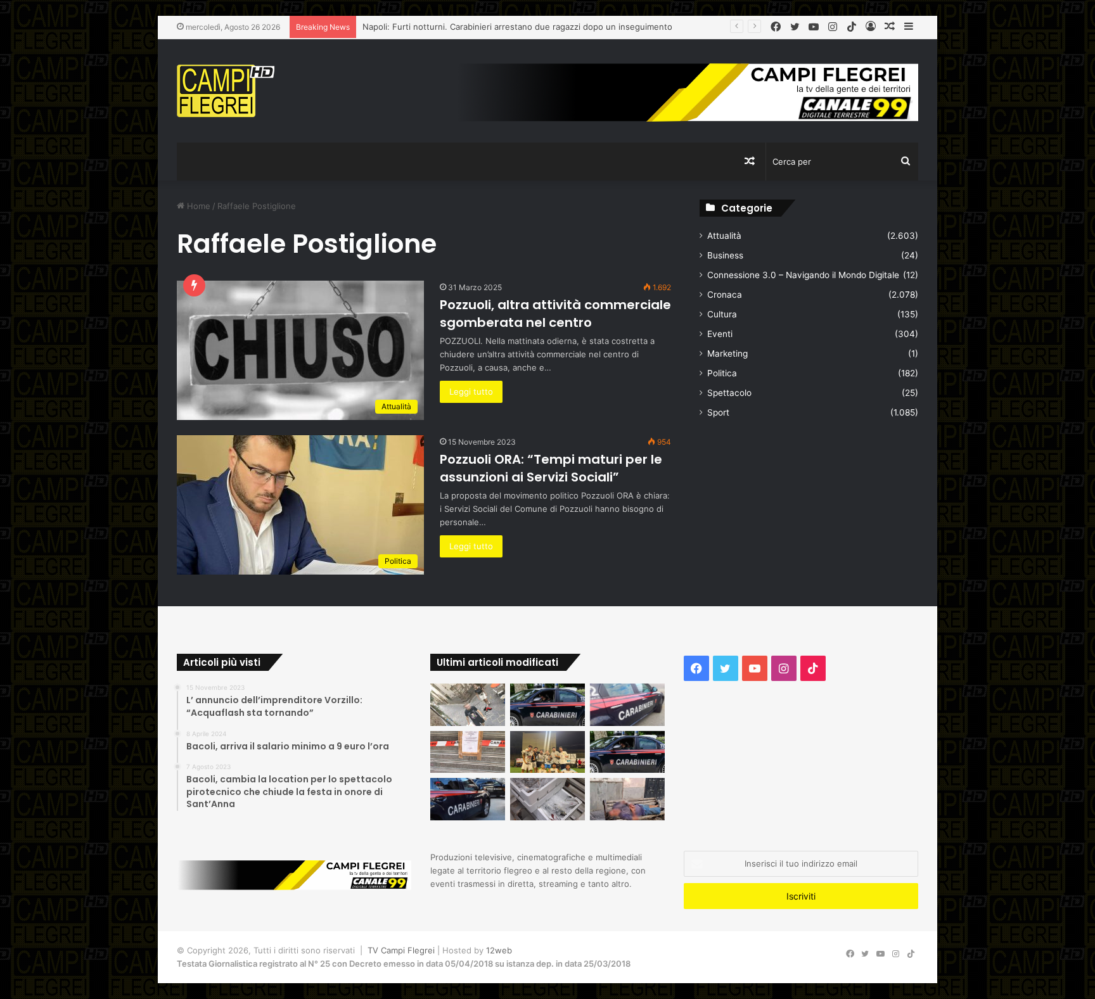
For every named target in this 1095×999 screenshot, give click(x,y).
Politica (722, 373)
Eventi (720, 334)
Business (725, 255)
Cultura (722, 314)
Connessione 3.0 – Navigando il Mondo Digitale (803, 275)
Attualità (724, 236)
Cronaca (724, 295)
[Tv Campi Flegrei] (225, 91)
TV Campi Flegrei (401, 950)
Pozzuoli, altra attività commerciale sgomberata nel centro (555, 313)
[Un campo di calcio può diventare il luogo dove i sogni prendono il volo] (547, 752)
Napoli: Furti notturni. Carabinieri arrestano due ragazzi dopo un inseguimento (517, 27)
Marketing (727, 353)
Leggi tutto (471, 391)
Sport (718, 412)
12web (499, 950)
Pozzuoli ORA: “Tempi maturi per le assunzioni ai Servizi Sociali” (551, 468)
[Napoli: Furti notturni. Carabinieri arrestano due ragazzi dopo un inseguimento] (547, 705)
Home (197, 206)
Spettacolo (729, 393)
